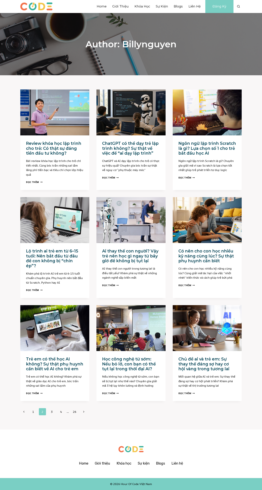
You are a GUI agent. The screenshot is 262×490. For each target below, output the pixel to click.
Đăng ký (219, 6)
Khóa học (142, 6)
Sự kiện (162, 6)
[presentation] (54, 112)
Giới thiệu (120, 6)
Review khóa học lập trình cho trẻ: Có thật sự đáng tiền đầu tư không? (53, 148)
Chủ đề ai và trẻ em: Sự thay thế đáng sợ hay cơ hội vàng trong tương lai (203, 364)
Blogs (178, 6)
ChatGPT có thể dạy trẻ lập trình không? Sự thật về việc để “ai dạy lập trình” (130, 148)
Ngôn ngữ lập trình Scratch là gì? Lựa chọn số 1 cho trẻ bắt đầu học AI (207, 148)
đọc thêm (34, 182)
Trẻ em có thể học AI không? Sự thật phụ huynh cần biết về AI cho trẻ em (54, 364)
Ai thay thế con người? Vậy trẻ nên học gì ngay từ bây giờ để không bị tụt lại (130, 256)
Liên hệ (195, 6)
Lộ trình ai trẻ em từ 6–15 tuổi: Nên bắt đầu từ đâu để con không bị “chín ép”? (52, 258)
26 (74, 412)
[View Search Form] (238, 6)
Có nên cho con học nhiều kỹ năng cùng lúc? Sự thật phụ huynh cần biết (206, 256)
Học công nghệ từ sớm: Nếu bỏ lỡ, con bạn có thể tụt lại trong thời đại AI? (129, 364)
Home (102, 6)
